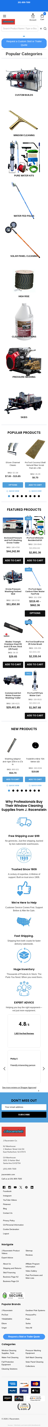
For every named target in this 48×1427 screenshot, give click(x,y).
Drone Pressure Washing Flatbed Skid (13, 591)
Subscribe (24, 1114)
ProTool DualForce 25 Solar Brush (35, 642)
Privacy (6, 1220)
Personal (9, 1225)
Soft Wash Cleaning (34, 1357)
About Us (7, 1264)
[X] (20, 1187)
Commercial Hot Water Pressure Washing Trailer (13, 695)
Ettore (4, 1323)
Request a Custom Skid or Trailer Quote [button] (24, 43)
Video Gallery (31, 1271)
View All (29, 1328)
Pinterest (7, 1204)
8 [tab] (39, 496)
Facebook (7, 1191)
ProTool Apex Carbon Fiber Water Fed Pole (35, 591)
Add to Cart (35, 485)
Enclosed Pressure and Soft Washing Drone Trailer (13, 540)
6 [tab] (30, 496)
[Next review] (44, 1069)
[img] (24, 1029)
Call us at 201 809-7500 (12, 1179)
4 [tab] (22, 496)
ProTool (5, 1315)
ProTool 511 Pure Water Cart (35, 694)
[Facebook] (4, 1187)
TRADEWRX (7, 1319)
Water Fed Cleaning (10, 1357)
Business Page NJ (10, 1277)
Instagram (7, 1196)
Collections (30, 1366)
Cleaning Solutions (9, 1369)
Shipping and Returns (12, 1268)
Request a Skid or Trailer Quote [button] (24, 1337)
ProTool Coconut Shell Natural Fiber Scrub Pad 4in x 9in (35, 465)
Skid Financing (9, 1272)
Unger (4, 1328)
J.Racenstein (7, 1310)
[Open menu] (4, 16)
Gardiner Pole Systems (35, 1310)
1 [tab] (24, 36)
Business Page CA (11, 1281)
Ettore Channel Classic (13, 464)
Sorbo (28, 1323)
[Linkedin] (32, 1187)
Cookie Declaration (11, 1229)
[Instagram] (9, 1187)
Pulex (28, 1319)
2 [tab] (13, 496)
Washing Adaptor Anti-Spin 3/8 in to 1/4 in (13, 761)
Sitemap (29, 1251)
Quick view (14, 491)
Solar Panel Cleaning (34, 1362)
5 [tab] (26, 496)
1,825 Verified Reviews (24, 1033)
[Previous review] (4, 1069)
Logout (6, 1233)
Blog (5, 1209)
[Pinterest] (26, 1187)
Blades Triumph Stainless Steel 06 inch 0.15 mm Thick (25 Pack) (13, 645)
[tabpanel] (13, 466)
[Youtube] (15, 1187)
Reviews (29, 1255)
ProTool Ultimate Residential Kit (35, 539)
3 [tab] (18, 496)
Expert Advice (7, 1258)
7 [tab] (35, 496)
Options (13, 485)
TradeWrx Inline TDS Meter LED (35, 760)
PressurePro (31, 1315)
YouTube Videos (10, 1200)
